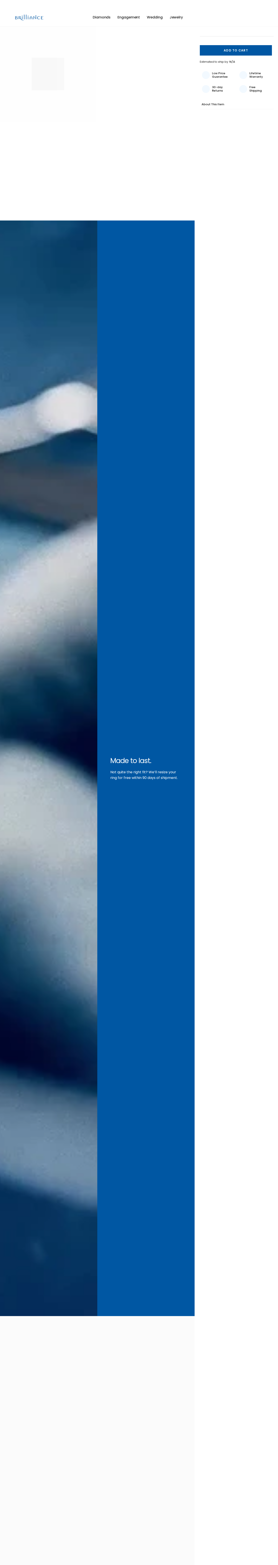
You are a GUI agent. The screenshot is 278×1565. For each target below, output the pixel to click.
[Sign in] (253, 17)
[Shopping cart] (260, 17)
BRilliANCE (29, 17)
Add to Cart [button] (236, 50)
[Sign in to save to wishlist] (244, 17)
